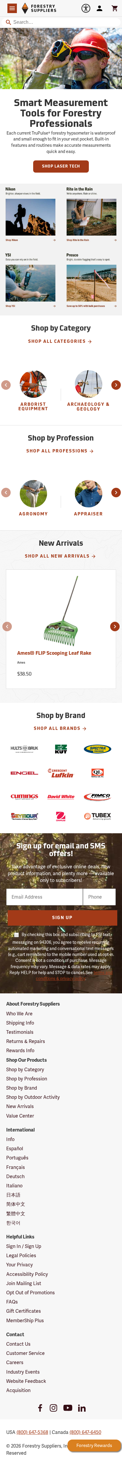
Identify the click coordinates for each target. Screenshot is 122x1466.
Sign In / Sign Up (23, 1246)
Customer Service (25, 1353)
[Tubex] (97, 816)
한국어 (13, 1223)
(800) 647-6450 (85, 1432)
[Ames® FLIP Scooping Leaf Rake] (61, 613)
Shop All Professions (57, 451)
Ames (21, 663)
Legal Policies (21, 1255)
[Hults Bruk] (24, 749)
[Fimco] (97, 797)
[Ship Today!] (30, 214)
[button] (6, 385)
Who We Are (19, 1014)
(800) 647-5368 (32, 1432)
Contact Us (18, 1344)
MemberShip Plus (25, 1320)
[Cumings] (24, 797)
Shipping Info (20, 1023)
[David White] (61, 797)
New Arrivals (20, 1106)
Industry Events (23, 1372)
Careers (14, 1362)
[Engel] (24, 773)
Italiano (14, 1186)
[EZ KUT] (61, 749)
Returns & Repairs (25, 1041)
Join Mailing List (23, 1283)
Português (17, 1158)
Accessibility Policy (27, 1274)
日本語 (13, 1195)
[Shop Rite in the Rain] (91, 214)
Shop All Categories (57, 342)
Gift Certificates (23, 1311)
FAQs (12, 1302)
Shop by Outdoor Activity (33, 1097)
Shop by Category (25, 1069)
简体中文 (15, 1204)
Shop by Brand (21, 1088)
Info (10, 1139)
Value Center (20, 1116)
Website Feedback (26, 1381)
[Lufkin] (61, 773)
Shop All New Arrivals (57, 556)
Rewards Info (20, 1050)
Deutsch (15, 1176)
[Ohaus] (61, 816)
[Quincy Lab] (97, 773)
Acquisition (18, 1390)
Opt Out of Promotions (30, 1293)
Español (14, 1148)
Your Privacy (19, 1265)
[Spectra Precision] (97, 749)
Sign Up (62, 918)
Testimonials (19, 1032)
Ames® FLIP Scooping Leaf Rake (54, 653)
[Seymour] (24, 816)
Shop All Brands (57, 729)
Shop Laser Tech (61, 166)
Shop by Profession (26, 1079)
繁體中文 (15, 1214)
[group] (33, 394)
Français (15, 1167)
